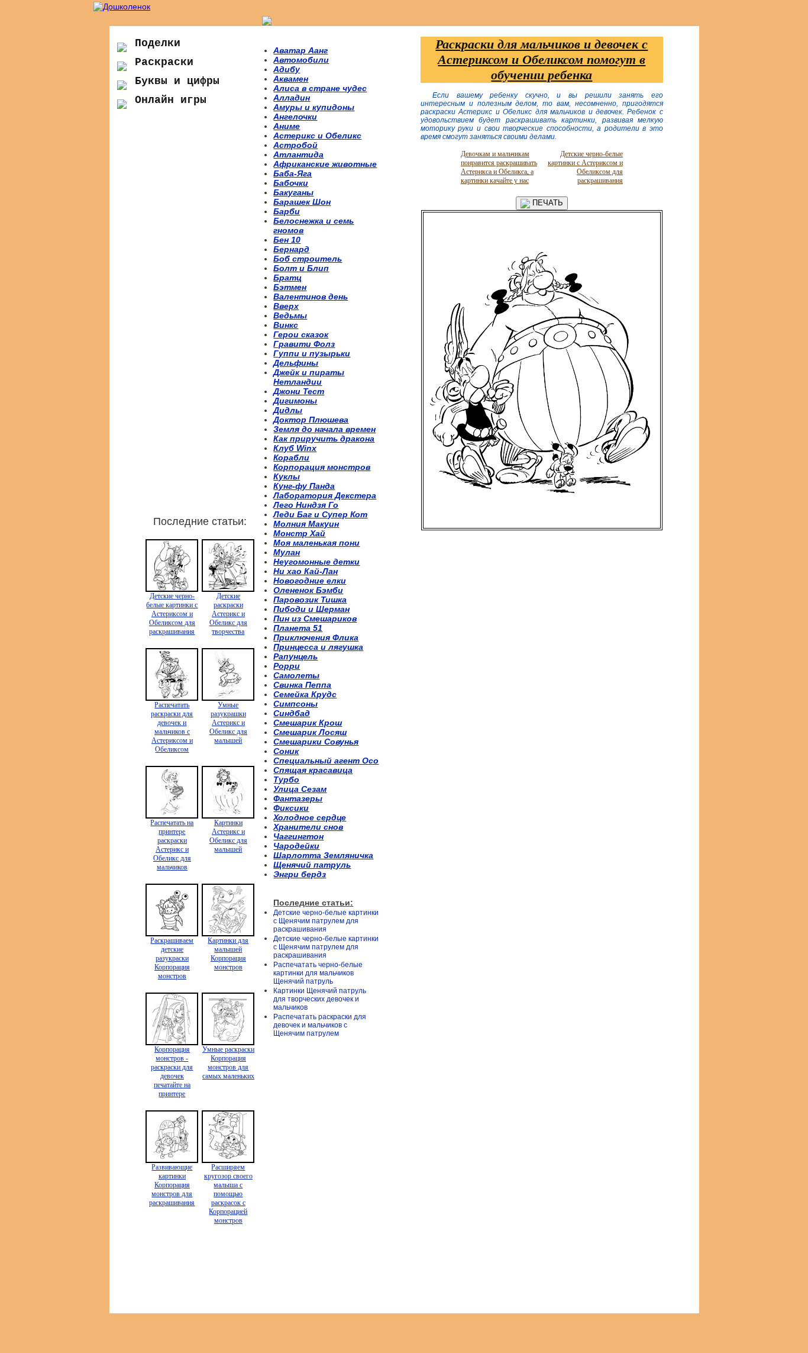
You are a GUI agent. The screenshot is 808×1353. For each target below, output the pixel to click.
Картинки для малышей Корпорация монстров (228, 953)
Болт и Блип (301, 268)
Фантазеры (297, 798)
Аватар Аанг (300, 50)
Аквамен (290, 78)
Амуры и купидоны (313, 107)
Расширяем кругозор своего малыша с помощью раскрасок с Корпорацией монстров (228, 1194)
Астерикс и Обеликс (317, 135)
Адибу (286, 69)
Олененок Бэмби (308, 590)
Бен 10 (286, 239)
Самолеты (296, 675)
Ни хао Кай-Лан (305, 571)
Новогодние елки (309, 580)
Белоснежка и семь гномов (313, 225)
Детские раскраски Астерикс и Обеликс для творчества (228, 614)
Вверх (286, 306)
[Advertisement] (191, 319)
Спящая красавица (313, 770)
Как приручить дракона (323, 438)
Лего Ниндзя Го (305, 505)
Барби (286, 211)
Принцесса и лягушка (318, 647)
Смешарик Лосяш (310, 732)
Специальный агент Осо (326, 760)
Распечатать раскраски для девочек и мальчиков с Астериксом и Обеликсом (172, 727)
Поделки (157, 43)
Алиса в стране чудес (320, 88)
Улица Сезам (300, 789)
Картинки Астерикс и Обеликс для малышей (228, 836)
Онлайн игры (170, 100)
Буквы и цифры (177, 81)
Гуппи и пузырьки (311, 353)
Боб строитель (307, 258)
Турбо (286, 779)
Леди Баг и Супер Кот (320, 514)
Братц (287, 277)
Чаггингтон (298, 836)
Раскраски (164, 62)
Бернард (291, 249)
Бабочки (290, 183)
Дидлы (287, 410)
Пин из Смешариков (315, 618)
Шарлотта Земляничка (323, 855)
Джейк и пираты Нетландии (308, 377)
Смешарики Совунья (315, 741)
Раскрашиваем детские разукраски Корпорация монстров (171, 958)
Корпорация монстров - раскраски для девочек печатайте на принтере (172, 1071)
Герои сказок (300, 334)
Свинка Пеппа (302, 685)
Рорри (286, 666)
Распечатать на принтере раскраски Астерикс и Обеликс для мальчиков (171, 845)
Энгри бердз (299, 874)
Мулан (286, 552)
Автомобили (301, 60)
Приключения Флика (315, 637)
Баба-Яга (292, 173)
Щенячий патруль (312, 864)
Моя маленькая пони (316, 542)
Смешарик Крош (307, 722)
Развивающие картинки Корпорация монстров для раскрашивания (172, 1185)
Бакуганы (293, 192)
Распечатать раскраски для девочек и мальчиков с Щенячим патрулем (319, 1025)
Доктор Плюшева (310, 419)
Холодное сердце (309, 817)
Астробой (295, 145)
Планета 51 (297, 628)
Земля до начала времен (324, 429)
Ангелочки (295, 116)
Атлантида (298, 154)
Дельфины (295, 363)
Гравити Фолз (304, 344)
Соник (286, 751)
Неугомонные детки (316, 561)
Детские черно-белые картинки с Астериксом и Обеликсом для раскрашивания (172, 614)
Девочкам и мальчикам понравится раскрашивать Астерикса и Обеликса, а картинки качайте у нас (499, 167)
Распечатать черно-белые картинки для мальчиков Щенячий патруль (318, 973)
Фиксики (291, 808)
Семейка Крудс (305, 694)
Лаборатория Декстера (324, 495)
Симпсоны (295, 703)
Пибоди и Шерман (311, 609)
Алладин (291, 97)
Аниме (286, 126)
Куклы (286, 476)
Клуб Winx (294, 448)
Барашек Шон (302, 202)
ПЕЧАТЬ (546, 202)
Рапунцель (295, 656)
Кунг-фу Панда (304, 486)
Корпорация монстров (321, 467)
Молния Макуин (306, 524)
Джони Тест (298, 391)
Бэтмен (289, 287)
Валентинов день (310, 296)
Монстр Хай (299, 533)
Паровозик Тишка (310, 599)
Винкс (285, 325)
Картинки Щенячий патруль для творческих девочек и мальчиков (319, 999)
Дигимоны (295, 400)
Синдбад (291, 713)
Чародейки (296, 846)
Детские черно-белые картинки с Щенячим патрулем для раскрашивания (326, 921)
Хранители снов (308, 827)
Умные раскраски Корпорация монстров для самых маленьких (228, 1062)
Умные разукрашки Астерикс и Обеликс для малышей (228, 723)
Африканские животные (325, 164)
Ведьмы (290, 315)
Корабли (291, 457)
